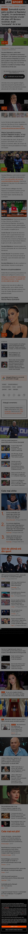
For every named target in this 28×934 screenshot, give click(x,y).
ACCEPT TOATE (14, 926)
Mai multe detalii (7, 907)
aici (22, 912)
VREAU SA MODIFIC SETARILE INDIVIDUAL (14, 929)
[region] (14, 916)
